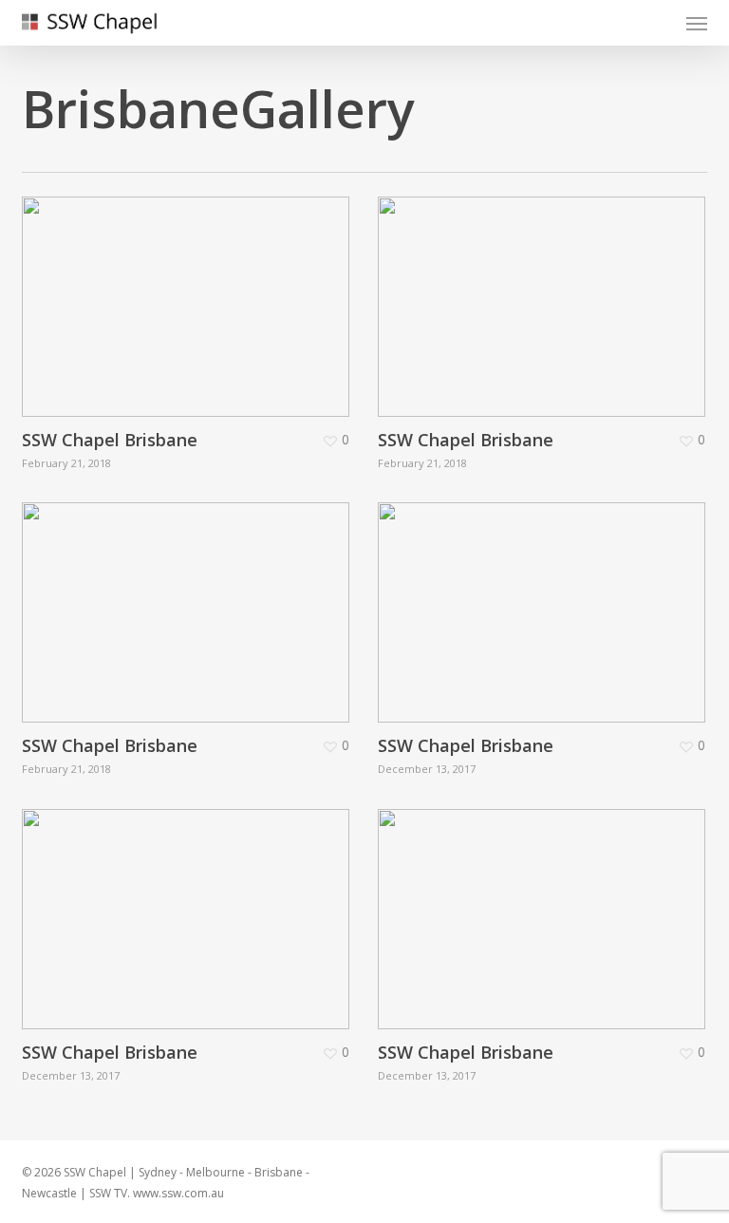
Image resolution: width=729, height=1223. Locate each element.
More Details (190, 292)
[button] (696, 22)
